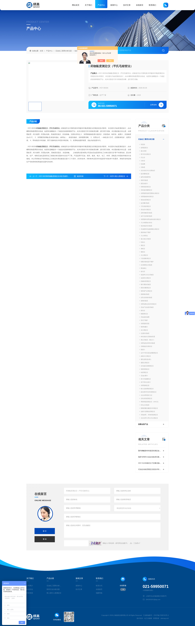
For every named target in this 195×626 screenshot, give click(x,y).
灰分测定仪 (144, 330)
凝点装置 (143, 151)
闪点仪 (143, 157)
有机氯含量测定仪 (146, 190)
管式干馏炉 (144, 320)
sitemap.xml (164, 618)
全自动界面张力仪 (146, 395)
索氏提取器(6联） (146, 359)
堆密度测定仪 (145, 369)
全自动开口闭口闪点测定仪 (149, 418)
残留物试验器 (145, 294)
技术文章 (127, 5)
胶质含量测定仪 (146, 288)
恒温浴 (143, 144)
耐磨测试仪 (144, 314)
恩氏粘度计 (144, 183)
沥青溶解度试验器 (146, 213)
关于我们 (88, 5)
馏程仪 (143, 252)
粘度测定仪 (144, 372)
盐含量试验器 (145, 203)
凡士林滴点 (144, 235)
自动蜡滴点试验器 (146, 265)
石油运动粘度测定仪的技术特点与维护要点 (152, 469)
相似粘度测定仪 (146, 200)
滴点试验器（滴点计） (148, 340)
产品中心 (101, 5)
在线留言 (139, 5)
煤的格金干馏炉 (146, 232)
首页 (41, 51)
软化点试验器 (145, 405)
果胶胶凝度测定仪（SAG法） (150, 402)
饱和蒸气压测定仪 (146, 291)
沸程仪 (143, 248)
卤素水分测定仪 (146, 356)
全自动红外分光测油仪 (148, 170)
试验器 (143, 167)
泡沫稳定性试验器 (146, 226)
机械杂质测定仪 (146, 281)
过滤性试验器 (145, 333)
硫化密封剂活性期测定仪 (148, 392)
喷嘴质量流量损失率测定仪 (149, 408)
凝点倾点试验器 (146, 239)
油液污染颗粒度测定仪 (148, 411)
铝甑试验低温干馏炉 (147, 261)
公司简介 (29, 586)
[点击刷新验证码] (95, 543)
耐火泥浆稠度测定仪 (147, 388)
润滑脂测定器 (145, 385)
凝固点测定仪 (145, 362)
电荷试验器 (144, 180)
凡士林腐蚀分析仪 (146, 222)
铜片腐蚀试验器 (146, 284)
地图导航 (99, 593)
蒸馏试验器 (144, 301)
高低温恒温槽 (145, 317)
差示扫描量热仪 (146, 379)
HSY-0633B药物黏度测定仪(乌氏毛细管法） (55, 176)
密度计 (143, 349)
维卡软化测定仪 (146, 154)
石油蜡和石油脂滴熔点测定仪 (150, 229)
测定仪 (143, 245)
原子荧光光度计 (146, 382)
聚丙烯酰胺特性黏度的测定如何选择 (151, 451)
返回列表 (80, 176)
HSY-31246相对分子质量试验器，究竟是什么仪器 (152, 463)
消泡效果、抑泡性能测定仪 (149, 415)
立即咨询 (153, 105)
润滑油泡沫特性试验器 (148, 343)
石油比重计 (144, 375)
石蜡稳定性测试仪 (146, 346)
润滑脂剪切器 (145, 323)
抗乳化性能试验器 (146, 297)
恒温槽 (143, 164)
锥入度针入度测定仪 (54, 593)
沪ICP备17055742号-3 (161, 615)
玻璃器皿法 (144, 147)
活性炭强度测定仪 (146, 398)
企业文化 (29, 589)
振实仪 (143, 310)
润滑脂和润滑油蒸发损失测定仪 (151, 219)
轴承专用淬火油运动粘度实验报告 (150, 457)
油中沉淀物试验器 (146, 216)
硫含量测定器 (145, 174)
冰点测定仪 (144, 255)
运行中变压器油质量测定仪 (149, 353)
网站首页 (75, 5)
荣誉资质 (29, 593)
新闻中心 (114, 5)
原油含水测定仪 (146, 209)
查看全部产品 (143, 424)
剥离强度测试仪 (146, 187)
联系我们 (152, 5)
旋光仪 (143, 271)
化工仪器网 (148, 618)
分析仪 (143, 161)
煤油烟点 (143, 268)
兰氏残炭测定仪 (146, 206)
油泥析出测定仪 (146, 278)
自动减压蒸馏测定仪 (147, 366)
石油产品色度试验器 (147, 307)
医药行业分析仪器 (53, 589)
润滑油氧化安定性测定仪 (148, 304)
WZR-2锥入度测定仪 (117, 176)
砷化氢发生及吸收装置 (148, 336)
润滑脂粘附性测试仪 (147, 196)
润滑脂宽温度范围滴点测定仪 (150, 193)
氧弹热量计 (144, 327)
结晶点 (143, 242)
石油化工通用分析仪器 (63, 51)
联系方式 (99, 586)
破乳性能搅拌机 (146, 177)
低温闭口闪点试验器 (147, 274)
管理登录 (156, 618)
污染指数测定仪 (146, 258)
